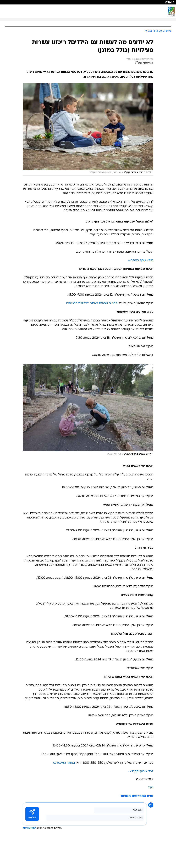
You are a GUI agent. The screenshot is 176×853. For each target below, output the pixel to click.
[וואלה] (88, 2)
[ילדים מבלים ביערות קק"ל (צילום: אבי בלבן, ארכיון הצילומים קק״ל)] (88, 129)
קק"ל (150, 787)
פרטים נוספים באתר (104, 303)
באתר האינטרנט (64, 763)
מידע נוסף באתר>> (140, 260)
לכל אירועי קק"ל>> (140, 771)
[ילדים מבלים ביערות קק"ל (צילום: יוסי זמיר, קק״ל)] (88, 410)
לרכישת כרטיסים (77, 303)
